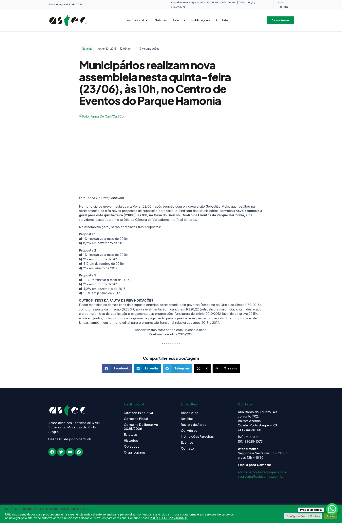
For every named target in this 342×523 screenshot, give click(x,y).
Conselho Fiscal (136, 419)
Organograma (134, 452)
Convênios (189, 430)
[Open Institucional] (146, 20)
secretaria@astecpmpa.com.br (261, 476)
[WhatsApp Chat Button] (332, 509)
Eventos (187, 442)
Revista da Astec (193, 424)
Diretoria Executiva (138, 413)
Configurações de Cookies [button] (303, 516)
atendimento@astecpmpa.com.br (262, 472)
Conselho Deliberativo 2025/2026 (141, 426)
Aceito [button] (331, 516)
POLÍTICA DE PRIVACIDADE (169, 518)
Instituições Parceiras (197, 436)
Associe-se (189, 413)
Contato (187, 448)
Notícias (87, 48)
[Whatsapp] (79, 452)
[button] (117, 368)
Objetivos (131, 446)
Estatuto (130, 434)
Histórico (131, 440)
